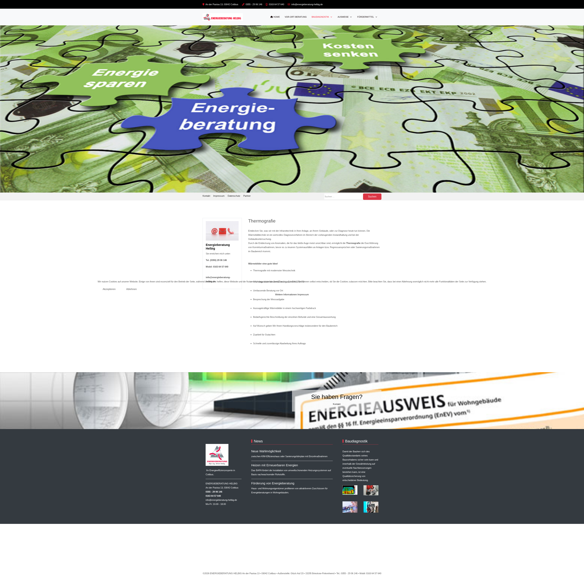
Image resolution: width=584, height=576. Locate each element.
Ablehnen (131, 289)
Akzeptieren (109, 289)
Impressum (303, 294)
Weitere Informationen (286, 294)
